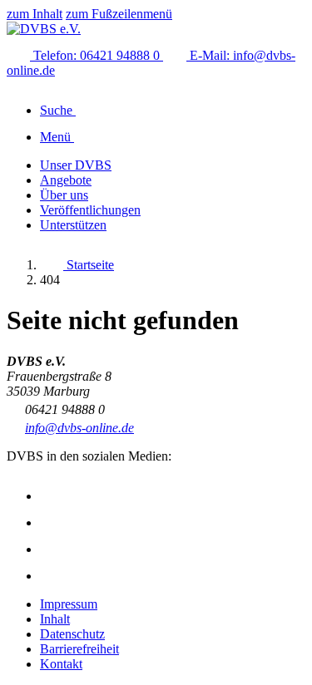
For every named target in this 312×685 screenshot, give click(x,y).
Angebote (66, 180)
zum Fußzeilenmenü (119, 14)
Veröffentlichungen (90, 210)
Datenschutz (72, 634)
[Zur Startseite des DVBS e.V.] (44, 29)
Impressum (68, 604)
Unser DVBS (75, 165)
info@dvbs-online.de (79, 428)
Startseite (88, 265)
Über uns (64, 195)
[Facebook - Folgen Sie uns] (51, 522)
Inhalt (55, 619)
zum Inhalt (34, 14)
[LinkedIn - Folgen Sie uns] (51, 576)
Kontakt (61, 664)
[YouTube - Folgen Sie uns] (51, 549)
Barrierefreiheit (79, 649)
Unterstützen (73, 225)
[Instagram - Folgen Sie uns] (51, 496)
